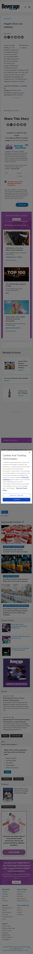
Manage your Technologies (16, 495)
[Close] (30, 452)
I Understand (16, 499)
